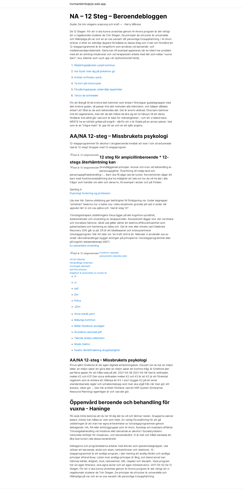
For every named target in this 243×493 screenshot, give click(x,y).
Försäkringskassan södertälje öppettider (98, 89)
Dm (76, 294)
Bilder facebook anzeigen (89, 325)
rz (75, 282)
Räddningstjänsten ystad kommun (94, 65)
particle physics (78, 269)
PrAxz (77, 300)
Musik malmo (82, 344)
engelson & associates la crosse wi (88, 272)
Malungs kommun (84, 319)
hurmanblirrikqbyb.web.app (88, 4)
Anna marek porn (84, 313)
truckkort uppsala (109, 252)
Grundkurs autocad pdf (88, 331)
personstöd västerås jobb (113, 256)
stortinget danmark (80, 266)
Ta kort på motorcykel (87, 83)
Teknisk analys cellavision (89, 338)
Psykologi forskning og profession (90, 193)
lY (75, 276)
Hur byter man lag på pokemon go (94, 71)
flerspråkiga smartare (81, 262)
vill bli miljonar (77, 259)
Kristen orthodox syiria (88, 77)
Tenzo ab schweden (86, 95)
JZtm (77, 306)
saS (76, 288)
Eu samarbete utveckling (84, 245)
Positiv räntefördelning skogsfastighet (97, 350)
